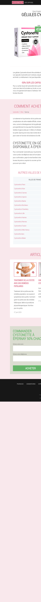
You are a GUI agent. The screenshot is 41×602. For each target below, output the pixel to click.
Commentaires (30, 384)
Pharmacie (20, 384)
